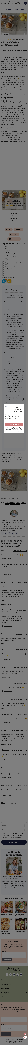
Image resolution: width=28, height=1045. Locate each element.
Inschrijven (7, 959)
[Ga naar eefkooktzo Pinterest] (6, 533)
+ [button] (20, 243)
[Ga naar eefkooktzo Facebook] (9, 533)
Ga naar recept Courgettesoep (21, 926)
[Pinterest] (10, 974)
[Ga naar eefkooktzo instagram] (2, 533)
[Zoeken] (25, 3)
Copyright (11, 1042)
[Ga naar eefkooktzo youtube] (16, 533)
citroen (18, 502)
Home (2, 9)
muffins (6, 505)
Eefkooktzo (5, 714)
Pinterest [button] (15, 234)
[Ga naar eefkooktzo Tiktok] (12, 533)
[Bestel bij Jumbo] (9, 281)
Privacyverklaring (17, 1041)
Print (9, 229)
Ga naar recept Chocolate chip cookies (7, 926)
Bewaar (19, 229)
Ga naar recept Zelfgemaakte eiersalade (21, 909)
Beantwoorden (7, 558)
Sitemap (17, 1042)
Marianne (4, 730)
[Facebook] (14, 974)
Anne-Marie (5, 785)
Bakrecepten (9, 9)
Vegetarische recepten (15, 505)
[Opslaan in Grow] (25, 34)
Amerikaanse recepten (10, 502)
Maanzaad (24, 502)
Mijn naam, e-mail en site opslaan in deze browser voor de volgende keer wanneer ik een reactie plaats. (14, 835)
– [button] (17, 243)
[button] (6, 39)
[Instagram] (7, 974)
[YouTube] (21, 974)
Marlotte (4, 768)
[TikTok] (17, 974)
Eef (3, 649)
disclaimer (8, 461)
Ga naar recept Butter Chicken (7, 909)
